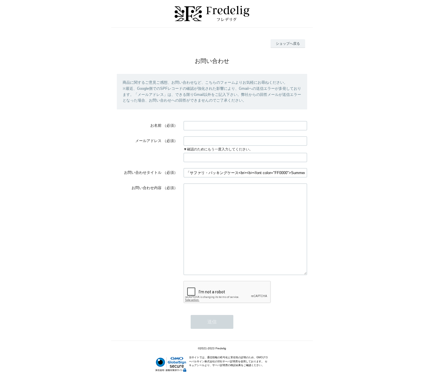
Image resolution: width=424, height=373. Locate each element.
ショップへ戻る (288, 44)
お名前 (156, 125)
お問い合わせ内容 (147, 188)
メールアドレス (148, 141)
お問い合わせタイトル (143, 172)
